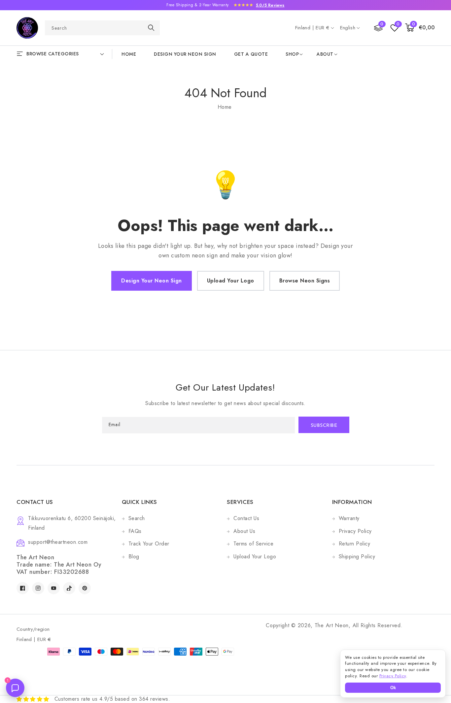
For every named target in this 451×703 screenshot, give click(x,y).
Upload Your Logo (230, 280)
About (325, 54)
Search (136, 518)
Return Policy (354, 543)
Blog (133, 556)
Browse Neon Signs (304, 280)
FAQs (135, 531)
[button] (420, 28)
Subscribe (324, 425)
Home (225, 107)
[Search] (151, 27)
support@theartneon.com (57, 542)
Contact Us (246, 518)
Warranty (349, 518)
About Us (244, 531)
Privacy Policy (355, 531)
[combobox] (102, 27)
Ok (393, 687)
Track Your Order (148, 543)
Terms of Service (253, 543)
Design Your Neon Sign (151, 280)
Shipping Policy (357, 556)
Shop (292, 54)
